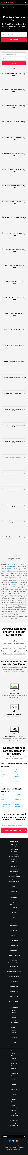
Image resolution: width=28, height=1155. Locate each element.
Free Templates (14, 871)
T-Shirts (14, 1030)
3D (1, 769)
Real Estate (17, 806)
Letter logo (14, 1101)
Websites (23, 6)
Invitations (14, 1025)
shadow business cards (7, 641)
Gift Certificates (14, 1022)
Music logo (14, 1110)
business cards (9, 571)
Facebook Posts (14, 925)
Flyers (14, 1015)
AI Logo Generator (14, 879)
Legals (14, 909)
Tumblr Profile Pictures (14, 976)
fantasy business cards (7, 648)
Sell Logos (14, 914)
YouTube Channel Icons (14, 1001)
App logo (14, 1053)
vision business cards (8, 643)
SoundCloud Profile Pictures (14, 971)
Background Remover (14, 881)
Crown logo (14, 1075)
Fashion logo (14, 1089)
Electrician (3, 809)
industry (14, 577)
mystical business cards (20, 641)
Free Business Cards (14, 869)
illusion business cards (19, 646)
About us (14, 899)
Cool (2, 776)
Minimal (17, 771)
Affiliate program (14, 904)
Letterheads (14, 1037)
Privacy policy (14, 912)
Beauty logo (14, 1058)
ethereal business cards (20, 653)
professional (9, 566)
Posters (14, 1020)
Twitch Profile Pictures (14, 984)
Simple (16, 781)
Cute (2, 781)
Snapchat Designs (14, 966)
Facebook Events (14, 933)
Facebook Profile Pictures (14, 938)
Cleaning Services (5, 804)
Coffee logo (14, 1068)
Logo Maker (4, 6)
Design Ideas (14, 861)
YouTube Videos (14, 999)
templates (13, 582)
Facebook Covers (14, 930)
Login (14, 917)
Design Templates (14, 849)
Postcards (14, 1017)
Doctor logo (14, 1082)
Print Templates (14, 854)
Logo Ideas (14, 859)
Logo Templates (14, 846)
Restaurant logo (14, 1120)
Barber (2, 797)
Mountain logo (14, 1108)
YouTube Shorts (14, 996)
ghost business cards (20, 643)
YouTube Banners (14, 994)
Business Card (13, 564)
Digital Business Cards (14, 889)
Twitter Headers (14, 986)
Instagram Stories (14, 945)
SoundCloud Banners (14, 969)
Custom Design (14, 874)
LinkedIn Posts (14, 953)
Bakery (2, 794)
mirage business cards (21, 651)
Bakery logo (14, 1055)
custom (3, 571)
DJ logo (14, 1079)
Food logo (14, 1094)
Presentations (14, 1045)
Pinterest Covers (14, 960)
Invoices (14, 1010)
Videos (14, 1032)
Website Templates (14, 856)
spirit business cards (8, 646)
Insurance (17, 797)
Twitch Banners (14, 981)
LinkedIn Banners (14, 950)
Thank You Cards (14, 1027)
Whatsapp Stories (14, 991)
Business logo (14, 1063)
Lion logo (14, 1105)
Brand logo (14, 1060)
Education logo (14, 1087)
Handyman (17, 794)
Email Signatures (14, 1007)
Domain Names (14, 891)
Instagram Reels (14, 943)
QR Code (14, 1042)
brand (10, 568)
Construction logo (14, 1073)
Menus (14, 1012)
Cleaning (3, 801)
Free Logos (14, 866)
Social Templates (14, 851)
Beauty (2, 799)
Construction (4, 806)
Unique (16, 783)
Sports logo (14, 1128)
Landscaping (18, 799)
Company (3, 774)
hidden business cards (20, 648)
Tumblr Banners (14, 979)
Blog (14, 902)
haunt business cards (7, 653)
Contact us (14, 907)
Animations (14, 1035)
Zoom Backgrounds (14, 1004)
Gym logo (14, 1099)
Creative (3, 779)
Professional (18, 779)
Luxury (16, 769)
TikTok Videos (14, 974)
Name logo (14, 1113)
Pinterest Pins (14, 958)
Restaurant (17, 809)
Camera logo (14, 1065)
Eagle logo (14, 1084)
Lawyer (16, 801)
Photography (18, 804)
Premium (17, 776)
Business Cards (13, 6)
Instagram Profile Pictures (14, 948)
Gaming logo (14, 1097)
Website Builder (14, 884)
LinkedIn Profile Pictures (14, 955)
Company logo (14, 1070)
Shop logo (14, 1123)
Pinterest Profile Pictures (14, 962)
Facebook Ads (14, 935)
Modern (17, 774)
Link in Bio (14, 886)
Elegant (3, 783)
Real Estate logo (14, 1118)
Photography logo (14, 1115)
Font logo (14, 1091)
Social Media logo (14, 1125)
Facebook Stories (14, 928)
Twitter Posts (14, 989)
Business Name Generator (14, 876)
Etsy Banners (14, 1040)
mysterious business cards (8, 651)
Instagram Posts (14, 940)
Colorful (3, 771)
